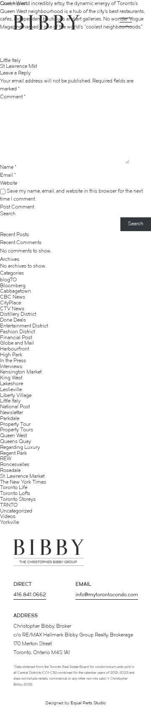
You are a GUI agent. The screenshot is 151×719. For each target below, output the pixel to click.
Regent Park (13, 453)
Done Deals (13, 320)
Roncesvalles (14, 464)
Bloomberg (13, 286)
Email (8, 175)
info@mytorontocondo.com (107, 595)
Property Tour (15, 424)
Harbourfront (14, 349)
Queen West (13, 435)
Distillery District (18, 314)
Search (8, 213)
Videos (8, 516)
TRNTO (9, 505)
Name (8, 167)
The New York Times (23, 482)
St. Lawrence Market (22, 476)
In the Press (13, 360)
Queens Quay (15, 441)
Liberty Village (15, 395)
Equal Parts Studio (88, 703)
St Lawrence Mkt (18, 66)
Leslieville (11, 389)
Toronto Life (13, 487)
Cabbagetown (15, 291)
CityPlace (10, 303)
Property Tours (16, 430)
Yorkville (9, 522)
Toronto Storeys (18, 499)
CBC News (12, 297)
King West (11, 378)
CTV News (12, 309)
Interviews (11, 366)
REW (5, 458)
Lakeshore (11, 384)
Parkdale (9, 418)
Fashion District (17, 332)
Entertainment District (24, 326)
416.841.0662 (29, 595)
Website (8, 183)
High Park (11, 355)
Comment (13, 97)
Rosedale (10, 470)
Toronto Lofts (15, 493)
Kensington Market (21, 372)
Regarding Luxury (20, 447)
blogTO (8, 280)
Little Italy (10, 60)
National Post (15, 407)
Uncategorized (16, 511)
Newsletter (11, 412)
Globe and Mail (17, 343)
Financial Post (16, 337)
